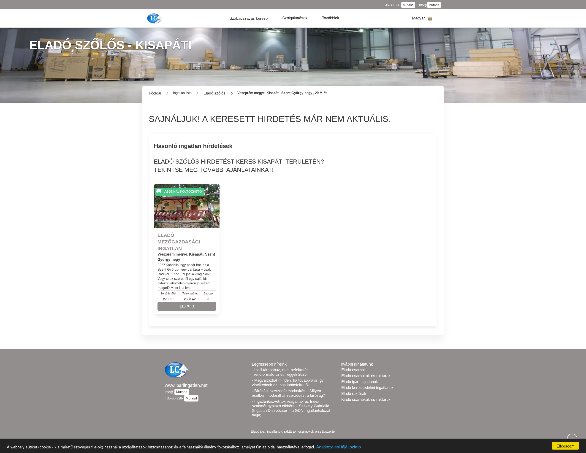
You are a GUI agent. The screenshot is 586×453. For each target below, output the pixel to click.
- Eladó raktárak (352, 393)
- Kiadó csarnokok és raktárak (365, 399)
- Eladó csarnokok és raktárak (365, 376)
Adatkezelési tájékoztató (338, 446)
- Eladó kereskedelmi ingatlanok (366, 388)
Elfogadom (565, 446)
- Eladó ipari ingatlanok (358, 382)
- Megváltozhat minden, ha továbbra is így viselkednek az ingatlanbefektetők (288, 382)
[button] (248, 18)
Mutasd (408, 5)
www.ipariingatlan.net (186, 385)
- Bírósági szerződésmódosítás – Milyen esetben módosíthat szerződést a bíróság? (288, 393)
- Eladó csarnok (352, 370)
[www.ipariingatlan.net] (155, 18)
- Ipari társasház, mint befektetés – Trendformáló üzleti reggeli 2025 (282, 372)
